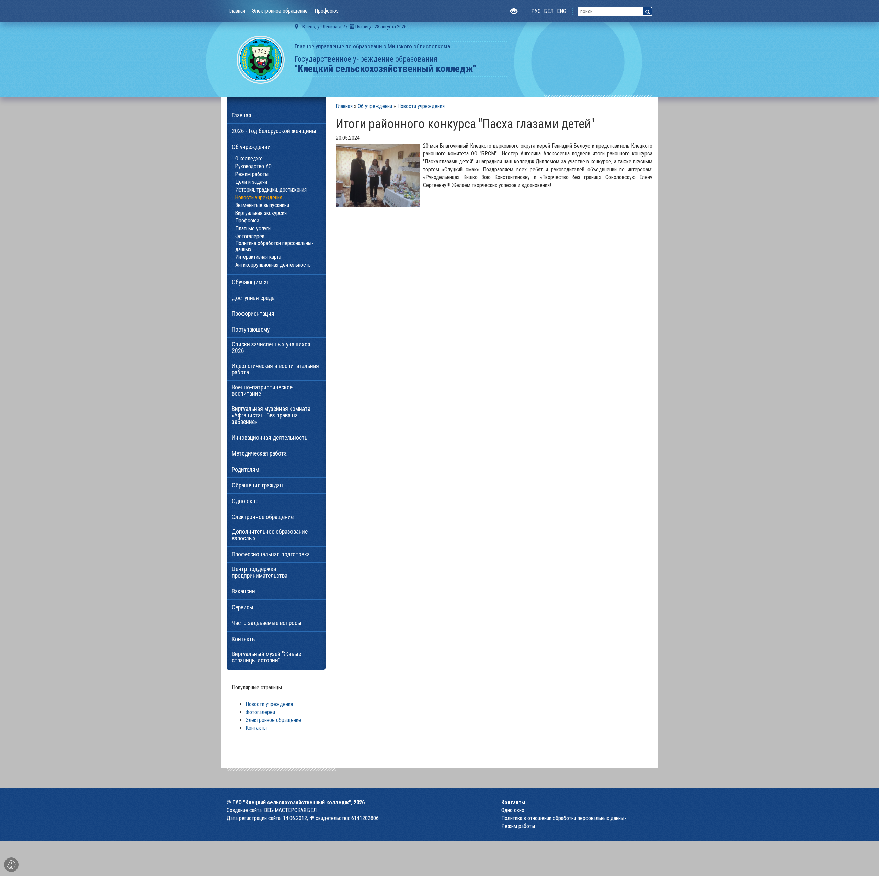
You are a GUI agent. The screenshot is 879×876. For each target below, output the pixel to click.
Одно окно (512, 810)
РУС (536, 11)
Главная (344, 106)
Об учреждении (375, 106)
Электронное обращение (273, 720)
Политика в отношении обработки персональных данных (564, 818)
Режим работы (518, 826)
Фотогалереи (260, 712)
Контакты (256, 728)
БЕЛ (548, 11)
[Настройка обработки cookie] (11, 864)
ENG (561, 11)
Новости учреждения (421, 106)
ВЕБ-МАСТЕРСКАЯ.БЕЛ (290, 810)
